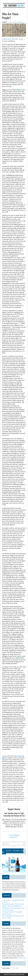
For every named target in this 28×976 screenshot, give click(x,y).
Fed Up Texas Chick (13, 39)
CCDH (9, 22)
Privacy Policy (22, 958)
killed (14, 83)
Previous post (15, 835)
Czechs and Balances (18, 22)
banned (18, 658)
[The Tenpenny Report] (14, 5)
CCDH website (16, 90)
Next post (13, 837)
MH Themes (22, 974)
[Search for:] (14, 843)
